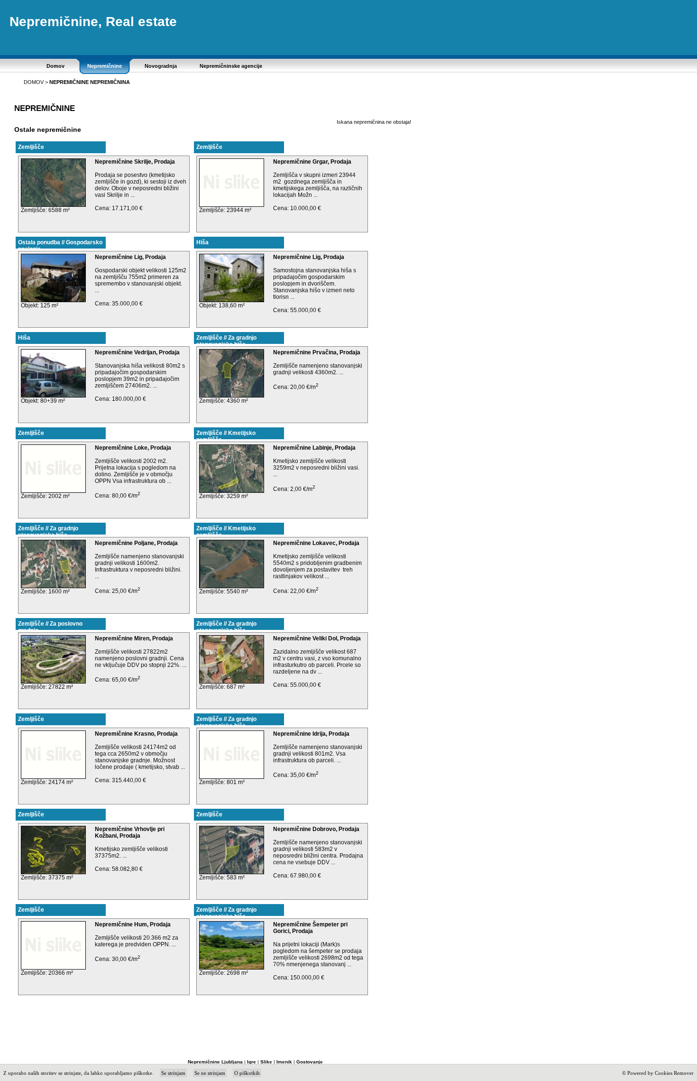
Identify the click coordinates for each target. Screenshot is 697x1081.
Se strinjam (173, 1073)
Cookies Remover (674, 1073)
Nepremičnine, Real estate (93, 21)
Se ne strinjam (209, 1073)
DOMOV (34, 82)
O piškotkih (247, 1073)
